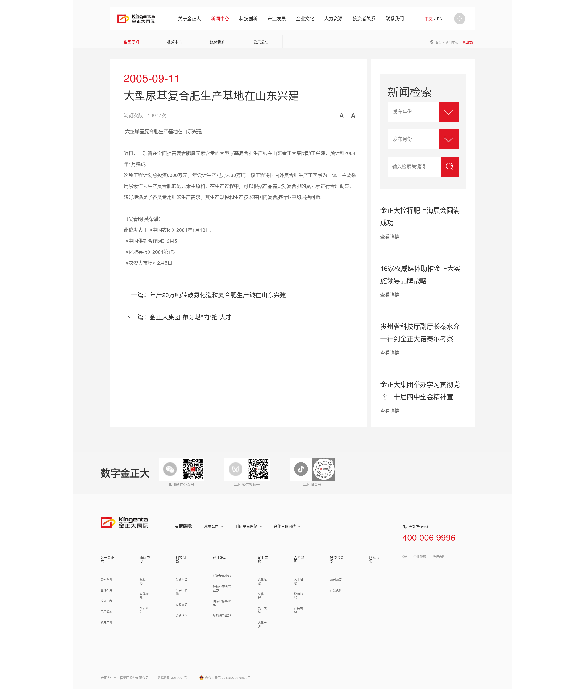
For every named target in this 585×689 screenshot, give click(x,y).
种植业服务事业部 (222, 588)
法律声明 (439, 556)
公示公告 (261, 42)
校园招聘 (298, 595)
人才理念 (298, 581)
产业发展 (277, 18)
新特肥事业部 (222, 576)
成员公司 (211, 526)
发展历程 (106, 600)
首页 (438, 42)
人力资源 (333, 18)
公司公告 (336, 579)
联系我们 (395, 18)
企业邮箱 (419, 556)
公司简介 (106, 579)
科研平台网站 (246, 526)
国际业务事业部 (222, 603)
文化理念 (262, 581)
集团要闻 (131, 42)
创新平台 (182, 579)
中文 (428, 18)
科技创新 (248, 18)
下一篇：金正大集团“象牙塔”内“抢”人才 (178, 316)
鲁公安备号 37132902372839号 (228, 677)
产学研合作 (182, 592)
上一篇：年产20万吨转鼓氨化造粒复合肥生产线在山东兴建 (205, 294)
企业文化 (305, 18)
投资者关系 (364, 18)
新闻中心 (220, 18)
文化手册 (262, 624)
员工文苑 (262, 610)
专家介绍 (182, 604)
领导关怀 (106, 622)
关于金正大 (189, 18)
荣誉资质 (106, 611)
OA (404, 556)
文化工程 (262, 595)
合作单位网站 (285, 526)
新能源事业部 (222, 615)
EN (440, 18)
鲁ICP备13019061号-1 (174, 677)
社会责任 (336, 590)
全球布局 (106, 590)
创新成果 (182, 615)
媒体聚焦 (218, 42)
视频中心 (174, 42)
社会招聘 (298, 610)
